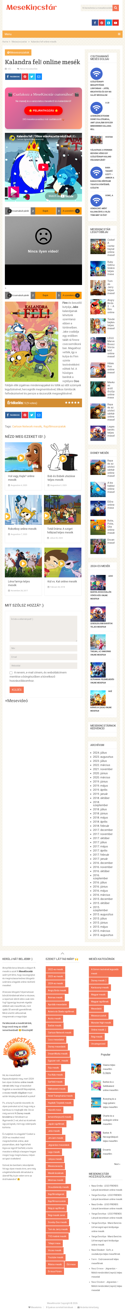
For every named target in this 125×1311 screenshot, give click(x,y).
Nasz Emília (97, 1186)
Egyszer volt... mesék (58, 1060)
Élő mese (71, 1264)
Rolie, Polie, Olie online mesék (111, 526)
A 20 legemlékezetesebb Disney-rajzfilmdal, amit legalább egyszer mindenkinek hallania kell (101, 116)
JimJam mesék (55, 1138)
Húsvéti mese (54, 1110)
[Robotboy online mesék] (23, 510)
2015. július (100, 918)
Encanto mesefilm (112, 541)
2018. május (100, 817)
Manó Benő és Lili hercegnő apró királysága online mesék (106, 1227)
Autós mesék (54, 1018)
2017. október (101, 838)
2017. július (100, 842)
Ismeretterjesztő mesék (59, 1117)
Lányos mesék (55, 1159)
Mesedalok (96, 1008)
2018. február (101, 825)
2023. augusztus (103, 756)
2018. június (100, 813)
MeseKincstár (31, 8)
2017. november (103, 834)
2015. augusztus (103, 914)
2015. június (100, 922)
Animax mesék (55, 997)
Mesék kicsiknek (56, 1173)
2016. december (103, 862)
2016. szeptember (100, 877)
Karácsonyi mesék (100, 987)
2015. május (100, 926)
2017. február (101, 854)
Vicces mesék (54, 1250)
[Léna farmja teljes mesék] (23, 562)
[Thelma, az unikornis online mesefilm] (98, 648)
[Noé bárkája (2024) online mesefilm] (98, 704)
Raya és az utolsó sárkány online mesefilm (112, 412)
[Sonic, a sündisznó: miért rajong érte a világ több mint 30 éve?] (96, 205)
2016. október (101, 871)
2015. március (101, 930)
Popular (106, 1054)
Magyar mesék (98, 994)
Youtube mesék (55, 1257)
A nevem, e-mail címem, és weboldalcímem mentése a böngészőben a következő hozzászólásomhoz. (38, 676)
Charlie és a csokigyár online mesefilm (110, 1120)
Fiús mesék (53, 1068)
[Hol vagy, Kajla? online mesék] (23, 457)
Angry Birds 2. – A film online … (112, 306)
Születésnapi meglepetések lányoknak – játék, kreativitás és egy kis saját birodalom (100, 88)
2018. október (101, 798)
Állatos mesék (55, 1264)
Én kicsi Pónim (55, 1271)
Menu (8, 34)
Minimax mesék (55, 1180)
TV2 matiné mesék (57, 1236)
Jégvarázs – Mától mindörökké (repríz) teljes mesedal (106, 1272)
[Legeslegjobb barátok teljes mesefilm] (98, 620)
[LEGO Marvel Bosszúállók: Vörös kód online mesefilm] (98, 589)
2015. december (103, 899)
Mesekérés (36, 1307)
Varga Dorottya (98, 1195)
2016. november (103, 867)
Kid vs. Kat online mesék (62, 581)
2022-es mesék (55, 969)
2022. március (101, 765)
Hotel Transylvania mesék (60, 1096)
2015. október (101, 903)
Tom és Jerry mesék (58, 1229)
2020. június (100, 773)
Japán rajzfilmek (56, 1124)
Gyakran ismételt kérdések (60, 1307)
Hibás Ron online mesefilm (112, 368)
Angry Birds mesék (57, 990)
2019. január (100, 793)
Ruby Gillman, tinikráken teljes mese (112, 268)
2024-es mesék (55, 983)
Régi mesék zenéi (56, 1215)
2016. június (100, 886)
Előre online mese (110, 504)
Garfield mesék (55, 1082)
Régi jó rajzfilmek (56, 1208)
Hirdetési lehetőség (89, 1307)
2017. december (103, 829)
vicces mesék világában (15, 1093)
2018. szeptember (100, 803)
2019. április (100, 789)
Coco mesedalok (56, 1039)
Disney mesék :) (98, 980)
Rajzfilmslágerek (56, 1194)
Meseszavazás (55, 1166)
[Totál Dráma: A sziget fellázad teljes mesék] (62, 510)
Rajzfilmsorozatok (55, 426)
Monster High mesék (101, 1022)
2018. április (100, 821)
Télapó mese (54, 1243)
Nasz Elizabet (98, 1250)
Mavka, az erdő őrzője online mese (111, 390)
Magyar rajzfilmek (100, 1001)
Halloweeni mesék (57, 1089)
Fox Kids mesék (55, 1075)
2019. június (100, 781)
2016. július (100, 882)
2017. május (100, 846)
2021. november (103, 769)
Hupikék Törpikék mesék (59, 1103)
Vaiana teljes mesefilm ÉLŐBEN (109, 1069)
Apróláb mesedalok (57, 1004)
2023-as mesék (55, 976)
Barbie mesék (54, 1025)
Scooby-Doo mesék (57, 1222)
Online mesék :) (98, 1029)
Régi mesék (96, 1037)
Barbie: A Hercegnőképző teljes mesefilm (110, 1137)
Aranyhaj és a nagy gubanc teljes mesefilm (110, 1103)
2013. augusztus (103, 935)
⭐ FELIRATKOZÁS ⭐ (43, 110)
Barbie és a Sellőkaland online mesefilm (110, 1086)
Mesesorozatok (19, 52)
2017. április (100, 850)
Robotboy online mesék (22, 528)
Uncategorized (98, 1044)
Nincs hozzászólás (28, 69)
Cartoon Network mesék (27, 426)
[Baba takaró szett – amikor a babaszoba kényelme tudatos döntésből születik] (96, 177)
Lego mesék (54, 1152)
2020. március (101, 777)
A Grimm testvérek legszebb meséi (105, 971)
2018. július (100, 809)
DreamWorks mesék (58, 1053)
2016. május (100, 890)
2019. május (100, 785)
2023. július (100, 760)
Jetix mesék (54, 1131)
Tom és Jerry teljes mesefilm (112, 287)
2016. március (101, 894)
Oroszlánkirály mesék (58, 1187)
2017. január (100, 858)
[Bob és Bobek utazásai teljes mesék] (62, 457)
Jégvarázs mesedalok (58, 1145)
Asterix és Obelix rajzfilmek (61, 1011)
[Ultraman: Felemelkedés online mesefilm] (98, 676)
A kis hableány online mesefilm (112, 487)
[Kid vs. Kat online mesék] (62, 562)
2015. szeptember (100, 909)
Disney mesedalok (57, 1046)
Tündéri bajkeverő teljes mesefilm (113, 324)
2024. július (100, 752)
